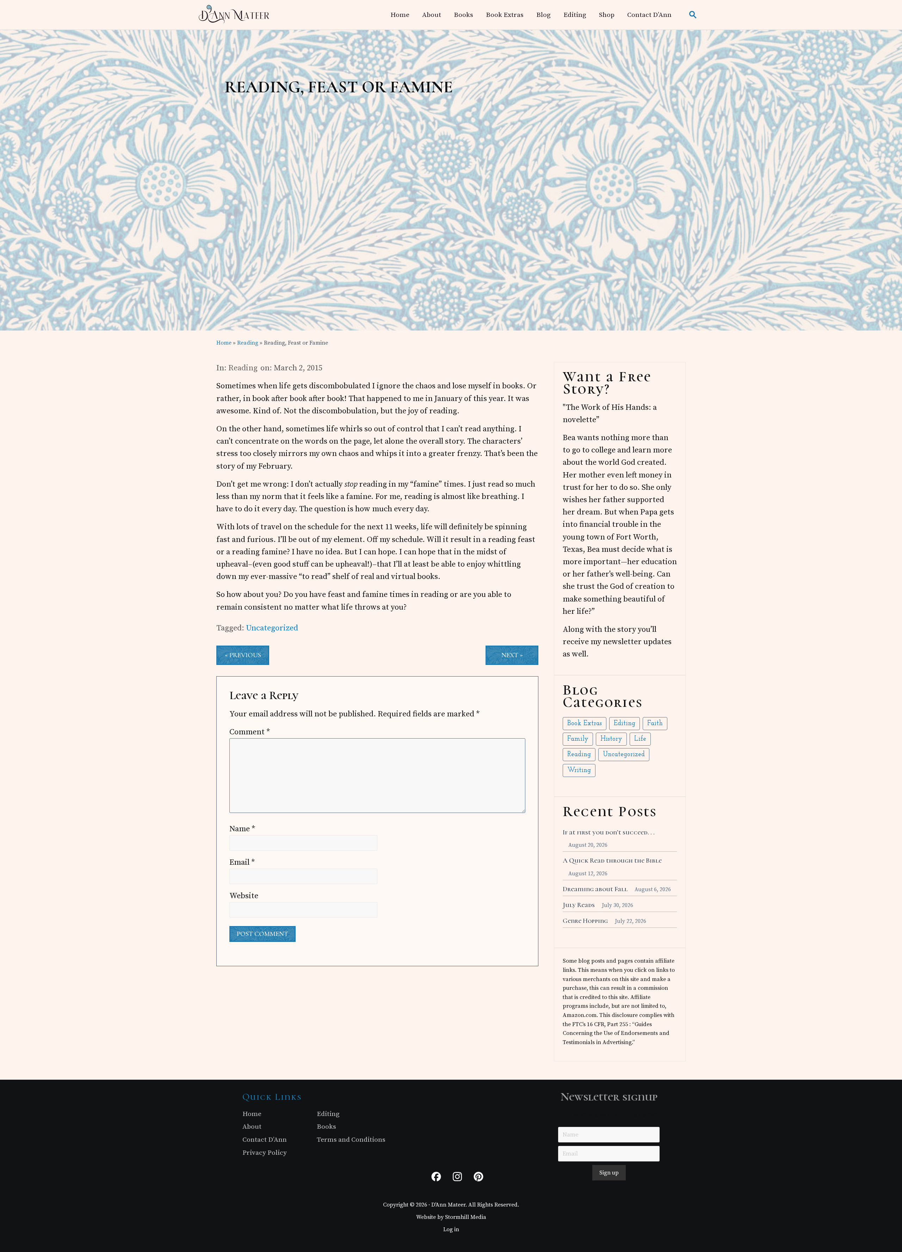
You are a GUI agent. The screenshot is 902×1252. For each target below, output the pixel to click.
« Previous (243, 655)
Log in (451, 1229)
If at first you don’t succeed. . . (609, 832)
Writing (579, 770)
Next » (512, 655)
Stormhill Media (465, 1217)
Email (242, 862)
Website (243, 896)
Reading (243, 368)
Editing (624, 723)
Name (242, 829)
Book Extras (584, 723)
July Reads (579, 905)
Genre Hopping (585, 921)
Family (577, 739)
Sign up (609, 1172)
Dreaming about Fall (595, 889)
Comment (249, 732)
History (611, 739)
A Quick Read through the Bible (612, 860)
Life (640, 739)
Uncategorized (272, 628)
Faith (655, 723)
